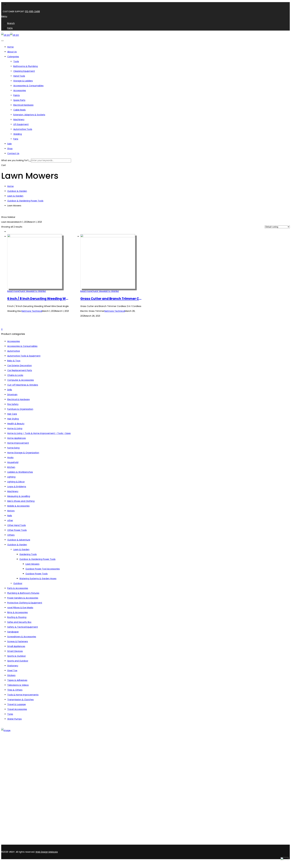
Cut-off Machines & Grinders (22, 384)
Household (12, 462)
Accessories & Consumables (28, 85)
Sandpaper (13, 631)
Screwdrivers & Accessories (21, 636)
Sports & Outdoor (16, 655)
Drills (9, 389)
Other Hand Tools (16, 525)
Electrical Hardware (23, 105)
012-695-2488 (32, 11)
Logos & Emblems (16, 486)
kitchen (11, 467)
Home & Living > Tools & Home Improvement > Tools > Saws (39, 433)
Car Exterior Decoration (19, 365)
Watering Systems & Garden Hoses (37, 578)
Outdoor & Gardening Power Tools (25, 200)
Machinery (18, 119)
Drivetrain (12, 394)
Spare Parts (19, 100)
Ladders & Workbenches (20, 472)
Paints (16, 95)
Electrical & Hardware (18, 399)
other (10, 520)
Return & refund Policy (19, 804)
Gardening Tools (28, 554)
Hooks (10, 457)
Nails (9, 515)
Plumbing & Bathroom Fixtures (23, 593)
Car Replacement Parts (19, 370)
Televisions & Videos (18, 685)
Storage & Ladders (23, 80)
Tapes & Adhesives (17, 680)
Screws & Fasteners (17, 641)
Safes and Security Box (19, 622)
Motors (11, 510)
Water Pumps (14, 718)
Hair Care (12, 413)
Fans (15, 138)
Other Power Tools (17, 530)
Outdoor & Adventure (18, 539)
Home (10, 186)
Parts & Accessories (17, 588)
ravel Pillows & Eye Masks (20, 607)
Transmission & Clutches (20, 699)
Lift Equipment (21, 124)
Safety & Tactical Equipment (22, 626)
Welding (17, 134)
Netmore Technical (32, 311)
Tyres (10, 714)
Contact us (13, 758)
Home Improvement (18, 442)
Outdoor (17, 583)
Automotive (13, 350)
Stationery (12, 665)
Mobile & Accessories (18, 505)
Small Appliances (16, 646)
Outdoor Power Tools (36, 573)
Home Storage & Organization (23, 452)
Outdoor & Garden (17, 191)
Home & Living (14, 428)
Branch (11, 754)
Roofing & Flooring (16, 617)
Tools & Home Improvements (22, 694)
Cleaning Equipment (24, 71)
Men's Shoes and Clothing (21, 501)
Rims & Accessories (17, 612)
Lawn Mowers (32, 564)
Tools (16, 61)
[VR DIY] (5, 35)
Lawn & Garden (15, 195)
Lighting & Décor (16, 481)
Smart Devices (15, 651)
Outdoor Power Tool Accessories (42, 568)
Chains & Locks (15, 375)
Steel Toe (12, 670)
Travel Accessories (17, 709)
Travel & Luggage (16, 704)
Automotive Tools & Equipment (23, 355)
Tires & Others (14, 689)
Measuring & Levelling (18, 496)
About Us (12, 750)
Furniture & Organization (20, 409)
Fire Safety (12, 404)
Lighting (11, 476)
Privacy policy (14, 800)
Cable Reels (19, 109)
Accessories (19, 90)
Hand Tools (19, 75)
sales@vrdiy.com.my (13, 842)
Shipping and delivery (18, 792)
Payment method (16, 796)
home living (13, 447)
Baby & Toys (13, 360)
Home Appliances (16, 438)
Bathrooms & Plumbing (25, 66)
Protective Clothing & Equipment (24, 602)
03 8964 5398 (9, 837)
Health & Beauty (15, 423)
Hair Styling (13, 418)
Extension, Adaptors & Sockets (29, 114)
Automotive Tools (22, 129)
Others (11, 534)
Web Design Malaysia (46, 851)
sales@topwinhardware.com (41, 842)
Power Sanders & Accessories (22, 597)
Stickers (11, 675)
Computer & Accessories (20, 380)
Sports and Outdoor (17, 660)
